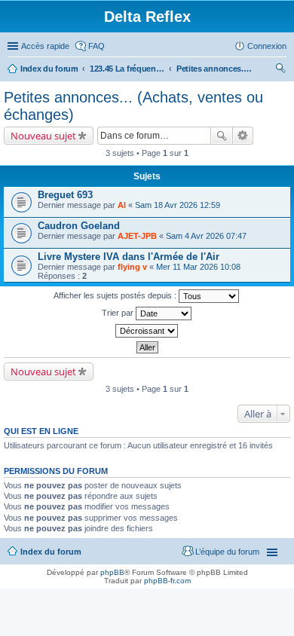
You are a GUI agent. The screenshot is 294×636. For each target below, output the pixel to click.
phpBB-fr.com (167, 580)
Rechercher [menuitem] (280, 70)
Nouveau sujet (43, 135)
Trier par (119, 312)
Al (122, 204)
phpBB (112, 572)
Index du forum (49, 68)
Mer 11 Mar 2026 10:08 (198, 266)
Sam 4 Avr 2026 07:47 (206, 235)
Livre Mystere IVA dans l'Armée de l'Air (128, 256)
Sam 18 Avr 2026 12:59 (177, 204)
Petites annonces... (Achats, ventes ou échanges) (214, 68)
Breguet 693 (65, 194)
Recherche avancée (243, 136)
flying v (132, 266)
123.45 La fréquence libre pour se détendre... (127, 68)
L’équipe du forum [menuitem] (227, 551)
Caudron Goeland (79, 225)
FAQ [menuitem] (96, 45)
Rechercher (221, 136)
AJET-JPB (137, 235)
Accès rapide (45, 45)
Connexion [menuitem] (266, 45)
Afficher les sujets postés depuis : (116, 295)
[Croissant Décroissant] (147, 331)
